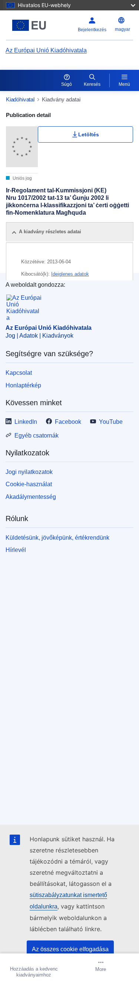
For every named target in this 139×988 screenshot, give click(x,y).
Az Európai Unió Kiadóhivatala (46, 50)
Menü (124, 84)
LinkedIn (25, 422)
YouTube (111, 422)
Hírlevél (16, 550)
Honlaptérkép (23, 385)
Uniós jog (21, 178)
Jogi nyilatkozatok (29, 472)
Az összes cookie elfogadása (70, 949)
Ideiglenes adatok (70, 274)
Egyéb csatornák (36, 435)
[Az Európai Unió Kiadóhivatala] (29, 25)
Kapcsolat (19, 373)
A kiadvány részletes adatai (50, 231)
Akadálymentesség (31, 497)
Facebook (68, 422)
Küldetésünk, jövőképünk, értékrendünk (57, 537)
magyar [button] (122, 29)
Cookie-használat (29, 484)
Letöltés (88, 134)
